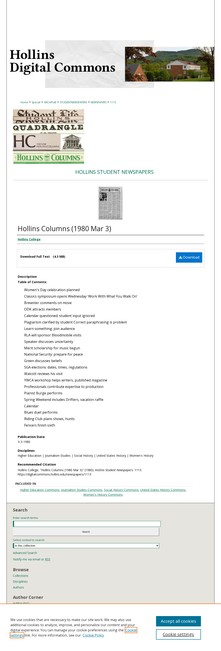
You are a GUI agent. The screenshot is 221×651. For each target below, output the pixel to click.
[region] (110, 627)
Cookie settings (178, 634)
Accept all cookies (178, 621)
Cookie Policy (93, 635)
